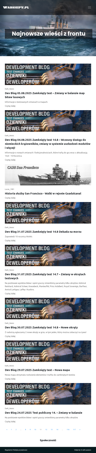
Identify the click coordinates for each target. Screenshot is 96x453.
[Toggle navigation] (89, 7)
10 (35, 429)
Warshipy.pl (16, 7)
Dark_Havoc (9, 89)
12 (46, 429)
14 (57, 429)
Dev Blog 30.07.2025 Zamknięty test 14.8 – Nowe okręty (41, 327)
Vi (81, 450)
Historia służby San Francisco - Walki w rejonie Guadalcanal (43, 193)
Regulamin (8, 450)
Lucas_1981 (9, 189)
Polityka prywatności (20, 450)
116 (68, 429)
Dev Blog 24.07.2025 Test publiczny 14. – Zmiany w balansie (43, 412)
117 (74, 429)
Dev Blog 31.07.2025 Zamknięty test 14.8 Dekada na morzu (43, 231)
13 (52, 429)
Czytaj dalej (10, 106)
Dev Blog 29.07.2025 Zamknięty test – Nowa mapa (37, 369)
